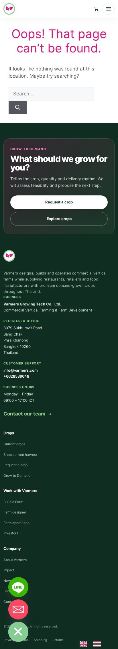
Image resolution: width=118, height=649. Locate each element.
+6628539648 (16, 376)
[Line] (18, 587)
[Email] (18, 609)
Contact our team (24, 414)
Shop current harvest (20, 454)
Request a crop (59, 202)
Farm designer (14, 512)
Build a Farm (13, 502)
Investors (10, 533)
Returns (58, 640)
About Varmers (15, 560)
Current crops (14, 444)
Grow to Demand (16, 475)
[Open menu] (109, 9)
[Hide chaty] (18, 632)
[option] (98, 644)
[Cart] (96, 9)
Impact (8, 570)
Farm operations (16, 523)
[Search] (18, 108)
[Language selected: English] (93, 644)
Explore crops (59, 218)
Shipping (40, 640)
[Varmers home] (9, 9)
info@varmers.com (20, 370)
